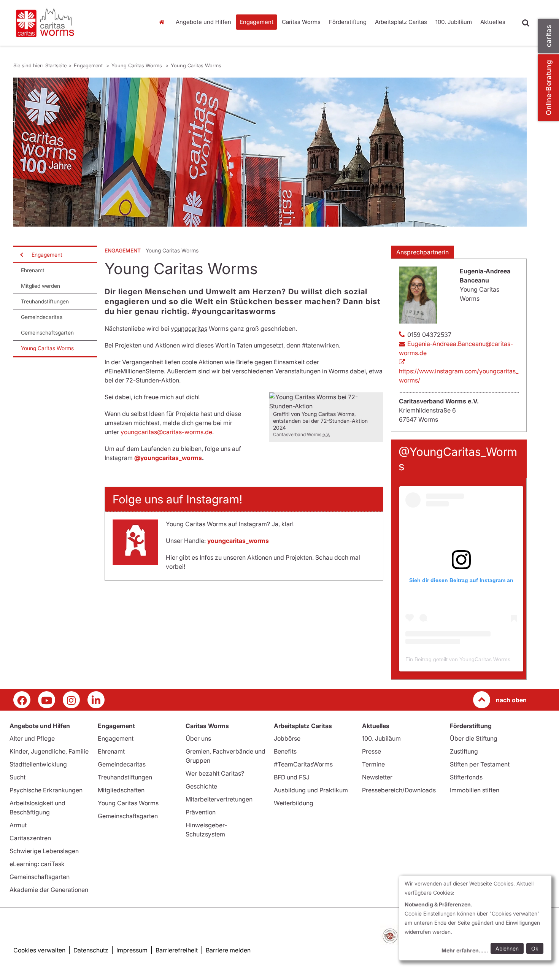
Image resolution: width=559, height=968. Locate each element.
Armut (18, 825)
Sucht (17, 777)
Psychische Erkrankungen (46, 790)
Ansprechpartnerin (422, 252)
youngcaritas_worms (238, 540)
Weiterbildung (293, 803)
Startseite (163, 22)
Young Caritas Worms (137, 65)
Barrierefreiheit (177, 950)
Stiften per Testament (480, 764)
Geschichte (201, 786)
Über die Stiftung (473, 738)
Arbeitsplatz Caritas (401, 21)
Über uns (198, 738)
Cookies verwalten (39, 950)
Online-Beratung (549, 87)
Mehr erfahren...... (464, 950)
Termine (373, 764)
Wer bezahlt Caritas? (215, 773)
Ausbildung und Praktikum (311, 790)
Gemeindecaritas (41, 317)
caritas (549, 36)
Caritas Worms (301, 21)
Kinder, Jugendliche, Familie (49, 751)
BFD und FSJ (292, 777)
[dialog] (475, 918)
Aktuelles (492, 21)
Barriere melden (228, 950)
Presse (371, 751)
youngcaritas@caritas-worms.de (166, 432)
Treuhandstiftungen (45, 301)
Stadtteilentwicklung (38, 764)
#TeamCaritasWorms (303, 764)
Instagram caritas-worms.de (71, 699)
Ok (534, 948)
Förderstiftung (348, 21)
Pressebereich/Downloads (399, 790)
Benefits (285, 751)
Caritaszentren (30, 838)
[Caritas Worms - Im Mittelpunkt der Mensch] (78, 23)
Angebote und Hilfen (203, 21)
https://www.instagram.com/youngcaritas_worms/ (458, 375)
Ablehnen (507, 948)
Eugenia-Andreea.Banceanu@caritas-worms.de (456, 348)
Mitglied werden (40, 285)
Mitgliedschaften (121, 790)
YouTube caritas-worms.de (46, 699)
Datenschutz (90, 950)
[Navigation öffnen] (21, 254)
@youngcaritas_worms (168, 458)
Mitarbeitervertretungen (219, 799)
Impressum (132, 950)
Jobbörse (287, 738)
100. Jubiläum (453, 21)
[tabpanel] (270, 152)
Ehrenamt (32, 270)
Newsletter (377, 777)
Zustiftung (464, 751)
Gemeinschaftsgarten (47, 332)
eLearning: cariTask (37, 864)
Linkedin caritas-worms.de (96, 699)
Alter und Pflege (32, 738)
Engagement (256, 21)
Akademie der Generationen (49, 889)
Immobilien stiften (474, 790)
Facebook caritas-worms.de (21, 699)
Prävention (201, 812)
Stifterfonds (466, 777)
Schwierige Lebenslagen (44, 851)
